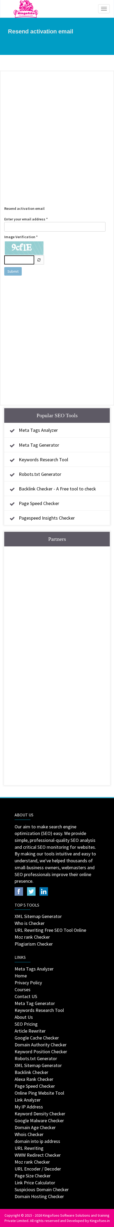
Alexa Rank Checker (34, 1079)
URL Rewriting (29, 1148)
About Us (24, 1017)
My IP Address (29, 1107)
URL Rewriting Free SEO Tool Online (50, 930)
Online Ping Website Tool (39, 1093)
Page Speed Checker (39, 503)
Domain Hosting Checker (39, 1196)
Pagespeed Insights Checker (47, 518)
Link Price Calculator (35, 1183)
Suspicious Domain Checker (42, 1189)
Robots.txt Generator (40, 474)
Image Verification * (21, 236)
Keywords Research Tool (43, 459)
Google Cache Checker (37, 1038)
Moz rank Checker (32, 937)
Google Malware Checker (39, 1120)
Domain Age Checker (35, 1127)
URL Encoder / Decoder (38, 1169)
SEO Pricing (26, 1024)
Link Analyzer (28, 1100)
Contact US (26, 996)
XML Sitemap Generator (38, 916)
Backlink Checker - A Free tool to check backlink (51, 493)
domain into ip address (37, 1141)
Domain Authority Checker (41, 1045)
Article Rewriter (30, 1031)
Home (21, 976)
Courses (22, 989)
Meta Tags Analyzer (38, 430)
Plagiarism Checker (34, 944)
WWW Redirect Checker (38, 1155)
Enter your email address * (26, 219)
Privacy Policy (28, 983)
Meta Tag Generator (39, 445)
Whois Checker (29, 1134)
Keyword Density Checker (40, 1114)
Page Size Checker (33, 1176)
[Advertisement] (57, 133)
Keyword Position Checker (41, 1051)
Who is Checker (30, 923)
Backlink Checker (31, 1072)
